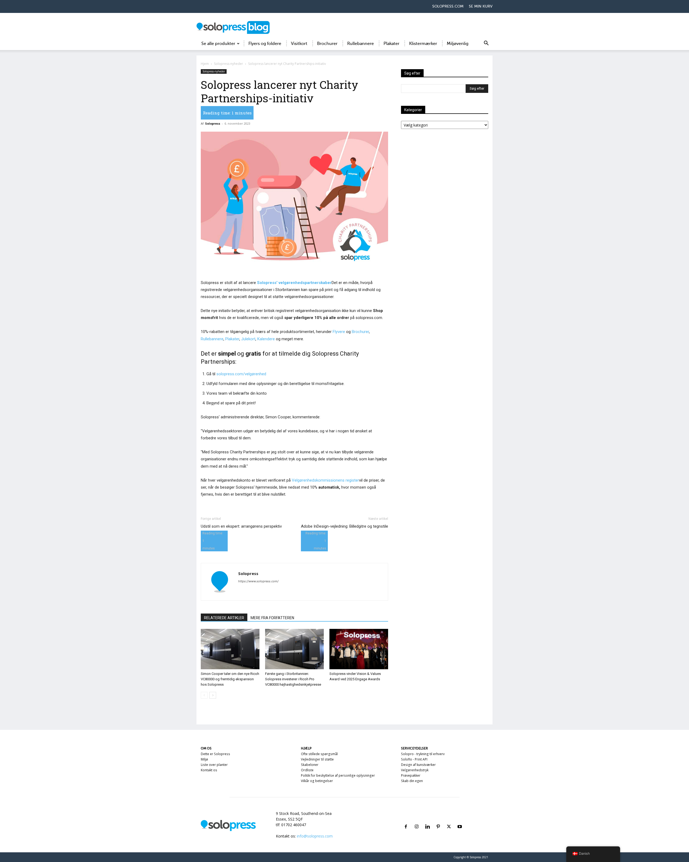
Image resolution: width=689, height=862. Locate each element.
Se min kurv (481, 6)
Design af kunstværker (418, 764)
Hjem (205, 63)
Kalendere (266, 339)
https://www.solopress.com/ (258, 581)
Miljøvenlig (457, 43)
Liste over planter (214, 764)
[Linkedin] (427, 820)
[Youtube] (460, 820)
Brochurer (327, 43)
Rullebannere (360, 43)
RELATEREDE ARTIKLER (224, 618)
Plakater (391, 43)
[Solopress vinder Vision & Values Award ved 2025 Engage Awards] (358, 649)
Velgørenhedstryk (414, 770)
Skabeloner (309, 764)
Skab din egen (412, 781)
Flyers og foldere (264, 43)
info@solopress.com (315, 836)
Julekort (248, 339)
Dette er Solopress (215, 754)
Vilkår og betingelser (317, 781)
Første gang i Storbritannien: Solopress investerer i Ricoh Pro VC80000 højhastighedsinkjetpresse (293, 679)
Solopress (212, 123)
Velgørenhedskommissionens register (325, 480)
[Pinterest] (438, 820)
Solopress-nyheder (228, 63)
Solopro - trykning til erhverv (423, 754)
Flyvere (339, 331)
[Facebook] (406, 820)
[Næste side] (212, 695)
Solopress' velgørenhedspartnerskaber (294, 282)
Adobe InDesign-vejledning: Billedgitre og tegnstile (344, 526)
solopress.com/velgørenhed (241, 374)
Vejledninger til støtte (317, 759)
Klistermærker (423, 43)
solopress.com (447, 6)
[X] (449, 820)
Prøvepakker (410, 775)
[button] (486, 44)
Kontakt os (209, 770)
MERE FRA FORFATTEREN (272, 618)
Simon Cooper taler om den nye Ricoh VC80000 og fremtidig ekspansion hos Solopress (230, 679)
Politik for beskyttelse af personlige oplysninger (338, 775)
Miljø (204, 759)
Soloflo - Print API (414, 759)
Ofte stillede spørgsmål (319, 754)
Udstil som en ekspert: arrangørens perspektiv (241, 526)
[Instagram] (416, 820)
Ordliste (307, 770)
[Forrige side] (204, 695)
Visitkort (299, 43)
